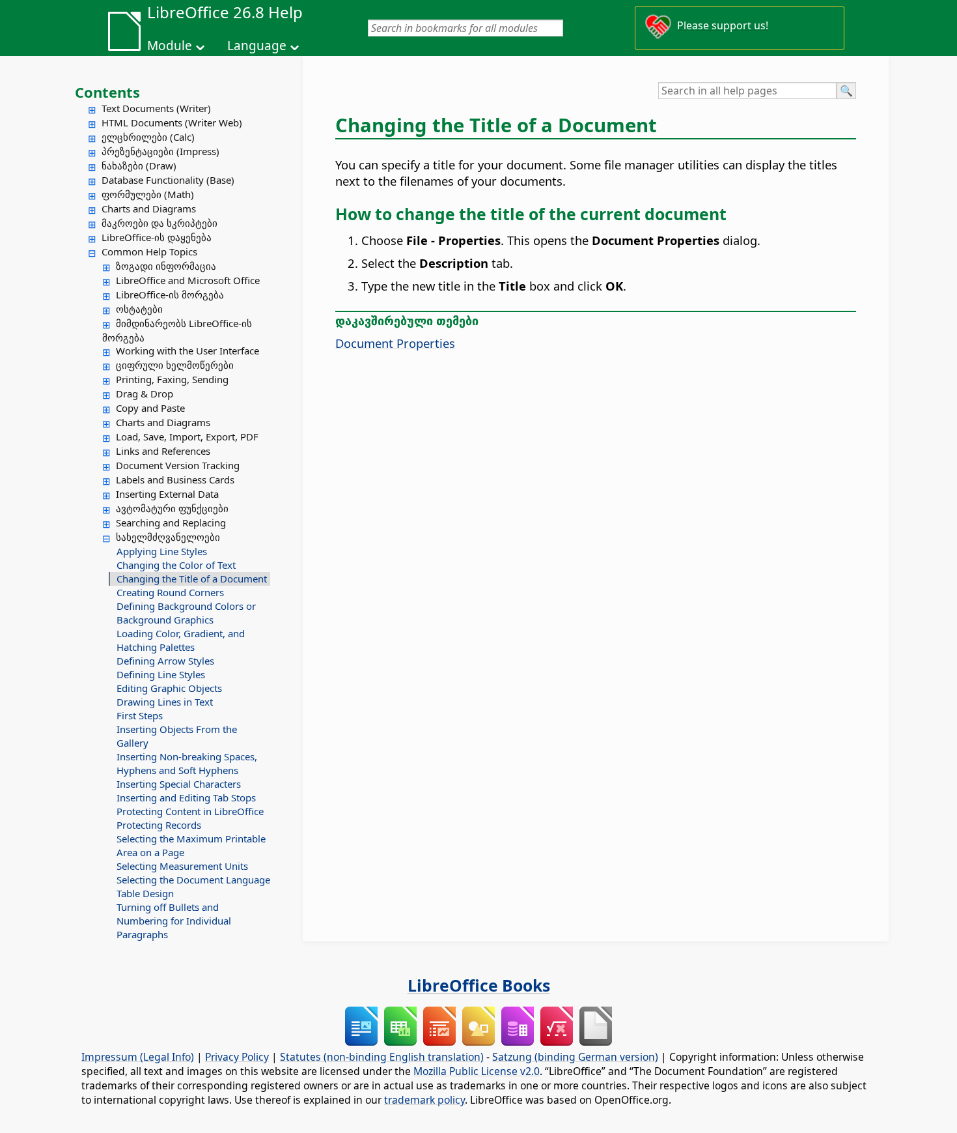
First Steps (140, 715)
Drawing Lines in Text (165, 701)
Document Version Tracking (178, 465)
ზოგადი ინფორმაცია (166, 265)
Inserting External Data (167, 493)
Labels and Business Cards (175, 479)
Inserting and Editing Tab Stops (186, 797)
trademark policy (424, 1100)
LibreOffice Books (479, 985)
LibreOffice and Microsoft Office (188, 280)
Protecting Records (159, 824)
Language (256, 45)
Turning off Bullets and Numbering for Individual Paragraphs (174, 920)
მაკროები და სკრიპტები (159, 222)
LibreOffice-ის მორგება (170, 294)
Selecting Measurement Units (182, 865)
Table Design (145, 893)
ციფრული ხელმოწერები (175, 364)
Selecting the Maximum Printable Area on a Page (191, 845)
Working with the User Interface (187, 350)
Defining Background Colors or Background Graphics (186, 612)
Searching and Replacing (171, 522)
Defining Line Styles (161, 674)
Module (169, 45)
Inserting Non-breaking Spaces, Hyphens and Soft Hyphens (187, 763)
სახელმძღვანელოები (168, 536)
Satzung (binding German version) (575, 1057)
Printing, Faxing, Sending (172, 379)
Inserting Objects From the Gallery (177, 736)
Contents (107, 92)
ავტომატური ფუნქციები (172, 508)
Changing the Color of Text (176, 564)
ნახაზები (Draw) (139, 165)
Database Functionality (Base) (168, 179)
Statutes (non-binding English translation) (382, 1057)
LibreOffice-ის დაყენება (157, 237)
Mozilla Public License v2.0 (476, 1071)
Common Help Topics (149, 251)
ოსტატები (139, 308)
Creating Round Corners (170, 592)
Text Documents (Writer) (156, 108)
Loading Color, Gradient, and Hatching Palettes (181, 640)
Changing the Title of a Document (192, 578)
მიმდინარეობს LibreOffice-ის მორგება (177, 330)
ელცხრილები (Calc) (148, 136)
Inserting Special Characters (179, 783)
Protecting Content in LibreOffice (190, 811)
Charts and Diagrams (149, 208)
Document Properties (395, 343)
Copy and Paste (150, 407)
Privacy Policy (237, 1057)
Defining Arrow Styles (165, 660)
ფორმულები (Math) (148, 194)
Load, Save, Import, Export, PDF (187, 436)
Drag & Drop (144, 393)
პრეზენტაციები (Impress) (160, 151)
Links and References (163, 450)
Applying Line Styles (162, 551)
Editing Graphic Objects (169, 688)
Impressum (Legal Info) (137, 1057)
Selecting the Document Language (193, 879)
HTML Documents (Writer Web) (172, 122)
